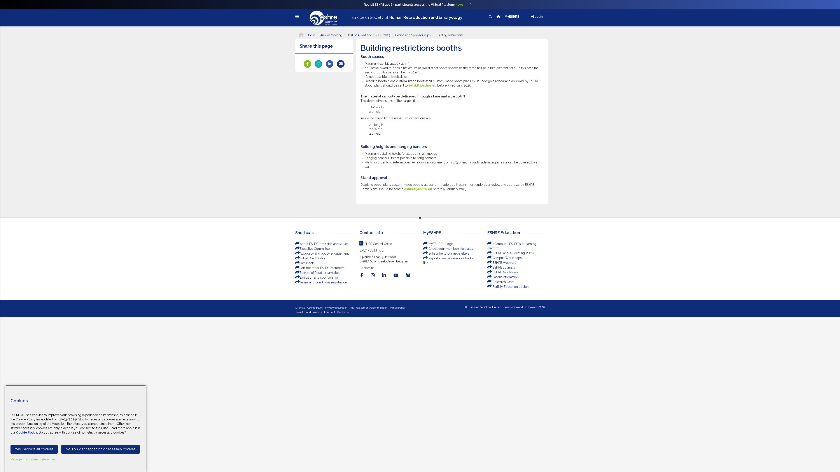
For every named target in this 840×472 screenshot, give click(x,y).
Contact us (366, 268)
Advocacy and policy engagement (324, 253)
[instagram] (373, 275)
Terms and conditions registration (323, 282)
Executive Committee (315, 248)
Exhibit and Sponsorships (413, 35)
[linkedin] (384, 275)
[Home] (499, 16)
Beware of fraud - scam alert (320, 272)
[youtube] (396, 275)
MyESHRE (512, 16)
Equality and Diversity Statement (315, 312)
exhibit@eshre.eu (422, 85)
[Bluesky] (408, 275)
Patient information (505, 277)
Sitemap (300, 307)
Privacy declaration (336, 307)
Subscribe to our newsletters (448, 253)
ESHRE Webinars (504, 262)
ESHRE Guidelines (505, 272)
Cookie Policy (26, 432)
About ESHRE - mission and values (324, 244)
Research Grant (503, 282)
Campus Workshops (507, 258)
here (459, 4)
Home (310, 35)
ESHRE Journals (503, 267)
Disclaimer (343, 312)
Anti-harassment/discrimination (368, 307)
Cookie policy (315, 307)
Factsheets (307, 263)
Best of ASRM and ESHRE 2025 (368, 35)
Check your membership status (450, 248)
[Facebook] (361, 275)
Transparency (398, 307)
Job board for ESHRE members (322, 268)
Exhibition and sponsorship (319, 277)
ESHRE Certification (313, 258)
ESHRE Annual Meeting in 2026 (514, 253)
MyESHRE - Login (440, 244)
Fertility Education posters (510, 286)
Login (538, 16)
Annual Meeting (331, 35)
